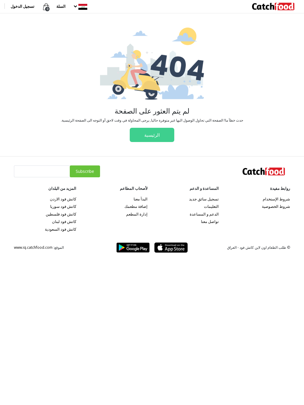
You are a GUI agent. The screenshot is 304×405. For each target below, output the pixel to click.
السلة (61, 6)
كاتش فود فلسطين (61, 214)
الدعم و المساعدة (204, 214)
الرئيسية (152, 135)
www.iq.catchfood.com (33, 247)
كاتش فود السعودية (60, 229)
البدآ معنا (141, 199)
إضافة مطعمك (136, 206)
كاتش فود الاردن (63, 199)
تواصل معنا (210, 221)
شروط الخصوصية (276, 206)
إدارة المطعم (137, 214)
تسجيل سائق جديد (204, 199)
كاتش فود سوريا (63, 206)
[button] (79, 6)
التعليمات (211, 206)
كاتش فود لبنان (64, 221)
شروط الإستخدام (276, 199)
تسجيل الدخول (22, 6)
